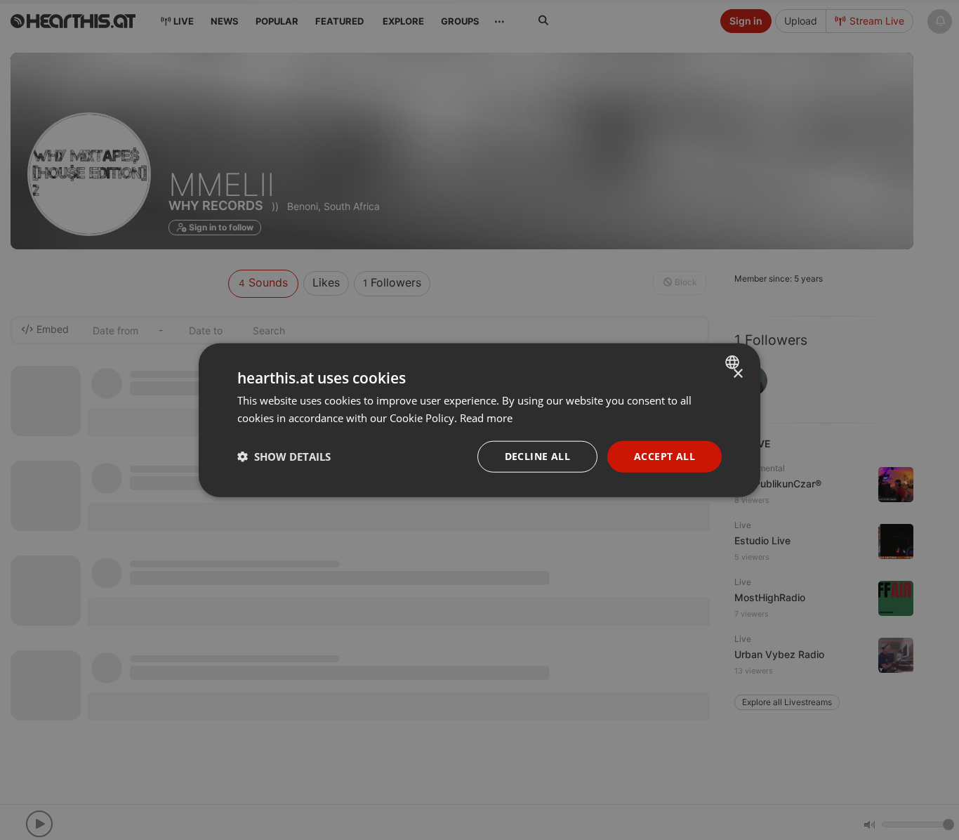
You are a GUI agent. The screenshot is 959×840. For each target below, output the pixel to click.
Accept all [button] (664, 456)
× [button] (737, 374)
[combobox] (734, 362)
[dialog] (479, 420)
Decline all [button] (537, 456)
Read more (486, 418)
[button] (284, 456)
